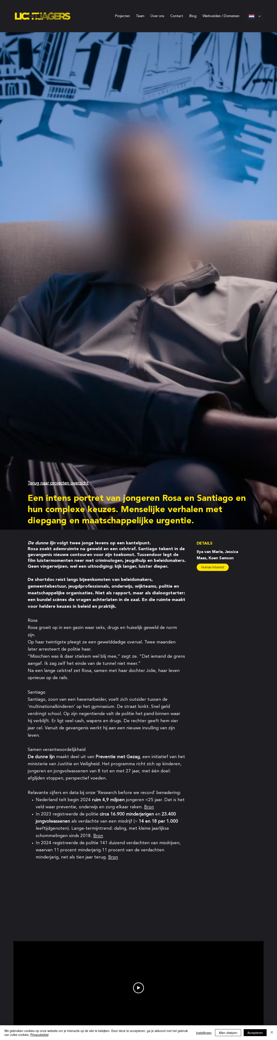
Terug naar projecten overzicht (58, 483)
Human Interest (212, 567)
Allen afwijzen (228, 1032)
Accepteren (255, 1032)
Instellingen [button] (204, 1032)
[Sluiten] (271, 1033)
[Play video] (138, 987)
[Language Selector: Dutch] (255, 16)
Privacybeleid (39, 1034)
